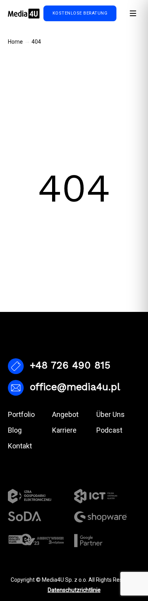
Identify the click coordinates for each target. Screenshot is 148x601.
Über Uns (110, 414)
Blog (15, 430)
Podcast (109, 430)
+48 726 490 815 (70, 365)
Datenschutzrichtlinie (74, 590)
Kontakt (20, 446)
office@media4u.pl (75, 387)
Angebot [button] (65, 414)
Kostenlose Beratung (80, 13)
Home (15, 42)
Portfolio (21, 414)
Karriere (64, 430)
